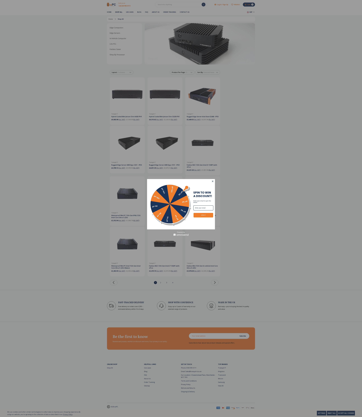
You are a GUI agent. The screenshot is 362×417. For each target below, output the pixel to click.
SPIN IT (203, 215)
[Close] (212, 181)
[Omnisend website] (181, 233)
